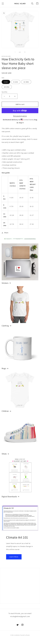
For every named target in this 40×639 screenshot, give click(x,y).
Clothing (5, 325)
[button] (2, 3)
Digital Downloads (9, 496)
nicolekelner (17, 635)
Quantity (4, 92)
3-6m (6, 82)
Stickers (5, 283)
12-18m (26, 82)
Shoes (4, 454)
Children (5, 411)
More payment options (20, 116)
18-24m (6, 87)
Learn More (13, 557)
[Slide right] (24, 52)
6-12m (15, 82)
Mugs (4, 368)
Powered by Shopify (25, 635)
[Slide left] (15, 52)
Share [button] (6, 233)
